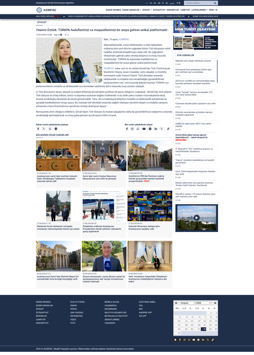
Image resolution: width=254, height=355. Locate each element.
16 (216, 321)
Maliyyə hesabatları (115, 312)
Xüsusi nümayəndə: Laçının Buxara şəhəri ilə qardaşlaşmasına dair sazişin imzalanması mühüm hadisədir (104, 279)
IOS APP (142, 316)
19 (192, 325)
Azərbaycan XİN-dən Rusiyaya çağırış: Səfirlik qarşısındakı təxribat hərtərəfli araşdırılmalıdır (146, 178)
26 (192, 329)
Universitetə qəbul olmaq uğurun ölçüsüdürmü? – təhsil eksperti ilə (191, 137)
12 (192, 321)
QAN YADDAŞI (76, 312)
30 (216, 329)
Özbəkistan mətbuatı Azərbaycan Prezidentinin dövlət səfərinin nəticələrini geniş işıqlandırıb (102, 229)
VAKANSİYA (110, 323)
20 (199, 325)
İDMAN (73, 305)
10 (179, 321)
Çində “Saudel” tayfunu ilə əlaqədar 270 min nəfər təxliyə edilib (193, 93)
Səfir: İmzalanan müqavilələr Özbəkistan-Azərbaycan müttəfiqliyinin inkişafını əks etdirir (148, 279)
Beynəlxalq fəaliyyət (116, 316)
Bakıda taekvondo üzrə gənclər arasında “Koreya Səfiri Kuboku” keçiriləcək (194, 184)
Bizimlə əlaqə (112, 302)
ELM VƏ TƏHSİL (77, 302)
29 (210, 329)
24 (179, 329)
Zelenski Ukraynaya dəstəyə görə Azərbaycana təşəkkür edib (144, 227)
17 (179, 325)
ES (167, 3)
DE (159, 3)
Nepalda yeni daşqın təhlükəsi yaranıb (193, 61)
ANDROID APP (145, 312)
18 (186, 325)
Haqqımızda (111, 305)
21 (204, 325)
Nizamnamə (111, 309)
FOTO (72, 323)
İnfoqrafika (76, 316)
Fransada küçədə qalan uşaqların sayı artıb (195, 103)
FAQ (141, 305)
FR (163, 3)
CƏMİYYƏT (185, 10)
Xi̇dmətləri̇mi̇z (112, 319)
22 (210, 325)
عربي (172, 3)
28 (204, 329)
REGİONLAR (41, 316)
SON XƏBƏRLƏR (185, 55)
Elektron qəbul (147, 302)
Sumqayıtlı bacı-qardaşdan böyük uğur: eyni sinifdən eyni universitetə (193, 70)
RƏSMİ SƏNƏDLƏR (131, 10)
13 (199, 321)
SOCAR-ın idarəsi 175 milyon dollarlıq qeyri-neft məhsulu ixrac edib (195, 195)
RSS (141, 309)
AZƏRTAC (124, 39)
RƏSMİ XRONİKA (113, 10)
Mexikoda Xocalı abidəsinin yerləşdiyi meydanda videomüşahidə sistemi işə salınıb (58, 227)
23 (216, 325)
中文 (178, 3)
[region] (196, 146)
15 (210, 321)
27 (199, 329)
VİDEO (211, 10)
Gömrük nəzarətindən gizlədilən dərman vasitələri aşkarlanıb (193, 113)
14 (204, 321)
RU (151, 3)
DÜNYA (73, 309)
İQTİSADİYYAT (159, 10)
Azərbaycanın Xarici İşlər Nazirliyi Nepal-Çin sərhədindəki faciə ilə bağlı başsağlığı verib (58, 277)
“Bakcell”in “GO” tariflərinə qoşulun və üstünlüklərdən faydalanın (194, 150)
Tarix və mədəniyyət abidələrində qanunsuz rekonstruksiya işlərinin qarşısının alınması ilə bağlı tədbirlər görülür (110, 16)
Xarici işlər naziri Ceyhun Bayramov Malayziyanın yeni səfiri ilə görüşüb (99, 177)
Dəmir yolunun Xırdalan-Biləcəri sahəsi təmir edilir (205, 16)
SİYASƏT (146, 10)
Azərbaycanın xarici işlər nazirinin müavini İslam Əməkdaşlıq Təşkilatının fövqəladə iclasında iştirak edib (57, 178)
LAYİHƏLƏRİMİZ (198, 10)
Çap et (57, 35)
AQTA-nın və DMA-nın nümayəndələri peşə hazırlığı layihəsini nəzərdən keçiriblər (195, 82)
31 (179, 333)
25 (186, 329)
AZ (147, 3)
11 (186, 321)
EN (155, 3)
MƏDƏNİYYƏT (173, 10)
